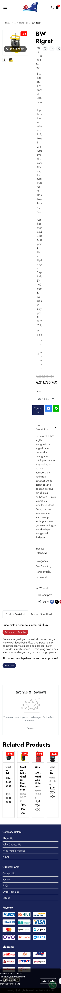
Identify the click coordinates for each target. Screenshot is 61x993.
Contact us (38, 410)
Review (30, 727)
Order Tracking (11, 892)
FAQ (5, 886)
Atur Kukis (48, 981)
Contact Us (9, 873)
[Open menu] (5, 7)
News (6, 857)
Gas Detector (43, 566)
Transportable (43, 572)
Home (7, 22)
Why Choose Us (12, 844)
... (15, 22)
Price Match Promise (14, 851)
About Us (8, 838)
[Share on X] (57, 602)
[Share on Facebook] (52, 602)
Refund (6, 898)
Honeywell (23, 22)
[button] (52, 7)
